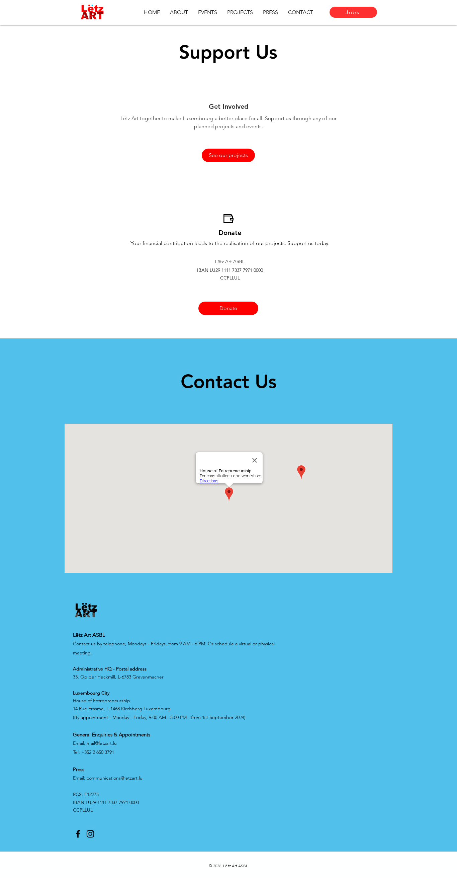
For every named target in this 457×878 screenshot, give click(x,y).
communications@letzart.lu (115, 778)
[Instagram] (90, 834)
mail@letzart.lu (102, 743)
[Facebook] (78, 834)
